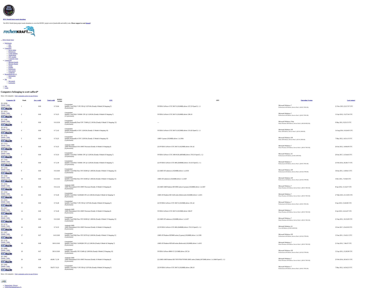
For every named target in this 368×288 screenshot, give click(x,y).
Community (8, 60)
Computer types (13, 59)
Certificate (11, 72)
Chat (9, 78)
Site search (11, 81)
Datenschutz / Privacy (11, 285)
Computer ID (10, 100)
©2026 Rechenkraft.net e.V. (13, 287)
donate (88, 23)
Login (6, 88)
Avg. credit (37, 100)
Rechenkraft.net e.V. (11, 74)
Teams (10, 65)
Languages (11, 83)
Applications (12, 55)
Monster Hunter (13, 64)
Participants (8, 43)
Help (9, 46)
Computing (8, 48)
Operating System (306, 100)
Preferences (11, 52)
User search (12, 71)
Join (9, 45)
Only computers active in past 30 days (26, 96)
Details (3, 105)
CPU (111, 100)
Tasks (8, 105)
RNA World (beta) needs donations (14, 19)
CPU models (12, 57)
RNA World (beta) (8, 40)
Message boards (13, 62)
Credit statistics (13, 53)
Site (6, 79)
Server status (12, 50)
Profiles (10, 67)
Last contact (351, 100)
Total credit (51, 100)
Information (12, 76)
